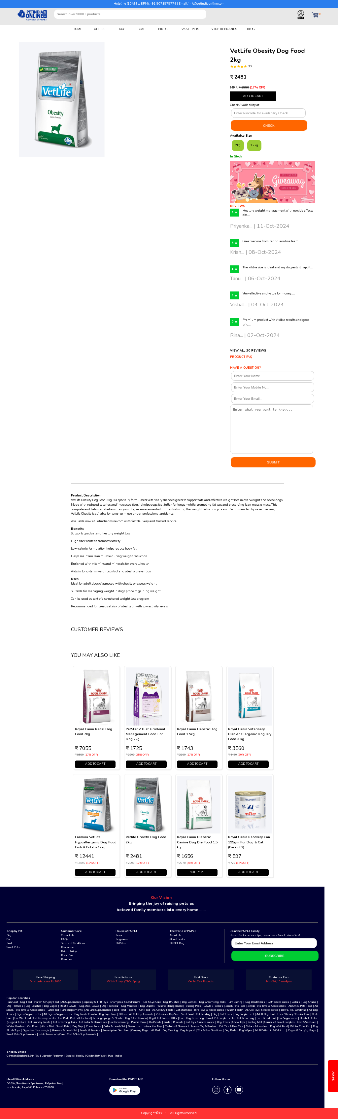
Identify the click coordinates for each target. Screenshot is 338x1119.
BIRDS (162, 29)
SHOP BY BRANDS (224, 29)
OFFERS (99, 29)
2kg (238, 145)
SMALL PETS (190, 29)
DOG (122, 29)
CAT (142, 29)
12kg (254, 145)
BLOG (251, 29)
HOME (77, 29)
